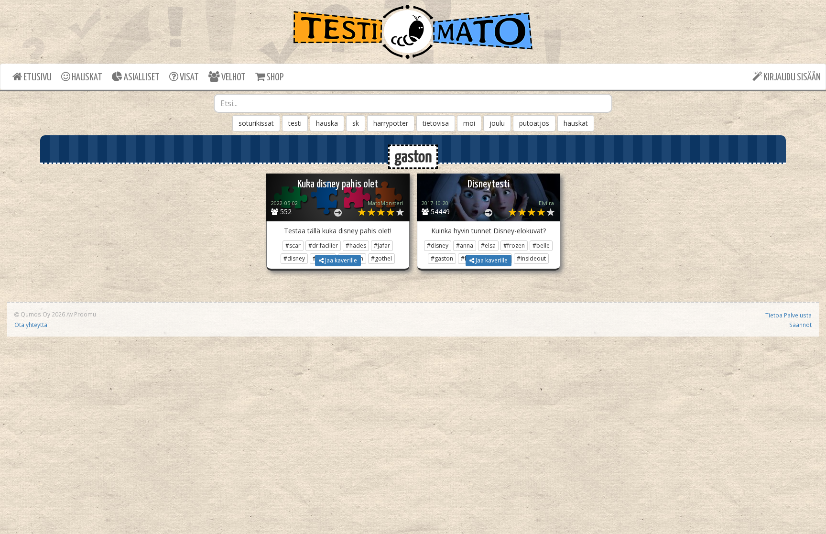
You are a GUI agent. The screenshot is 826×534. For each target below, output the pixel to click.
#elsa (488, 245)
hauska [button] (327, 123)
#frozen (514, 245)
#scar (293, 245)
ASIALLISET (141, 77)
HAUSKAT (86, 77)
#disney (437, 245)
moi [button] (469, 123)
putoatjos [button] (534, 123)
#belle (541, 245)
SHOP (274, 77)
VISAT (188, 77)
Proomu (85, 314)
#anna (464, 245)
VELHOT (233, 77)
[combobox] (413, 103)
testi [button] (295, 123)
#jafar (382, 245)
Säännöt (800, 324)
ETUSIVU (37, 77)
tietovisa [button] (436, 123)
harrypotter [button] (390, 123)
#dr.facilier (323, 245)
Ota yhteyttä (30, 324)
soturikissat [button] (256, 123)
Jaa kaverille (340, 260)
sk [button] (355, 123)
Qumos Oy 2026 (42, 314)
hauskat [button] (576, 123)
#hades (356, 245)
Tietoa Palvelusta (788, 315)
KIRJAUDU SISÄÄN (791, 77)
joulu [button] (497, 123)
